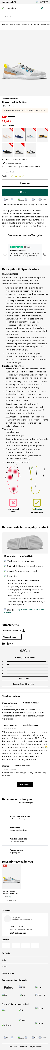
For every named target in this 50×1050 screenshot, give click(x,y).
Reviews (7, 643)
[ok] (44, 16)
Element (7, 613)
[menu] (46, 8)
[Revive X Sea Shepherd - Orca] (31, 150)
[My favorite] (28, 8)
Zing (18, 610)
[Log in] (34, 8)
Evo (36, 610)
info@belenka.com (18, 933)
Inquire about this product (23, 684)
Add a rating (24, 678)
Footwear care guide (12, 630)
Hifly (31, 610)
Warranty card (9, 637)
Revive (24, 610)
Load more (23, 784)
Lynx (41, 610)
